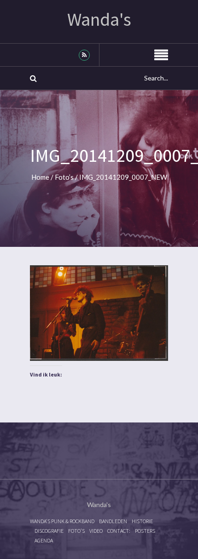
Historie (142, 521)
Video (96, 530)
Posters (145, 530)
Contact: (118, 530)
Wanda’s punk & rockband (62, 521)
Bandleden (113, 521)
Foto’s (64, 177)
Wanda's (99, 19)
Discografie (49, 530)
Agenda (44, 540)
